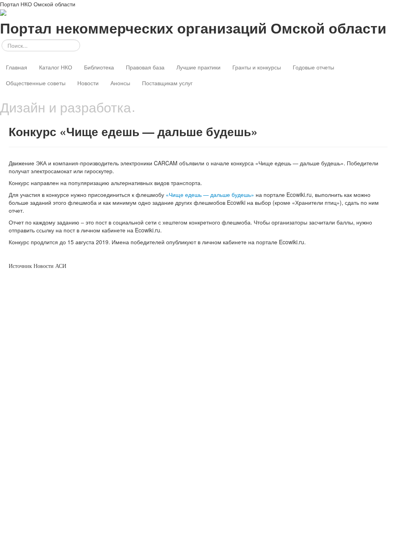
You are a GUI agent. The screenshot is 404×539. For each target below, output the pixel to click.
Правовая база (145, 67)
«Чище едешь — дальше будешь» (210, 194)
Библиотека (99, 67)
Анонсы (120, 83)
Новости (88, 83)
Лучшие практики (198, 67)
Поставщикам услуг (167, 83)
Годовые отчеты (313, 67)
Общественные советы (35, 83)
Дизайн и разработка (65, 106)
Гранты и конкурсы (256, 67)
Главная (16, 67)
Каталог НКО (55, 67)
